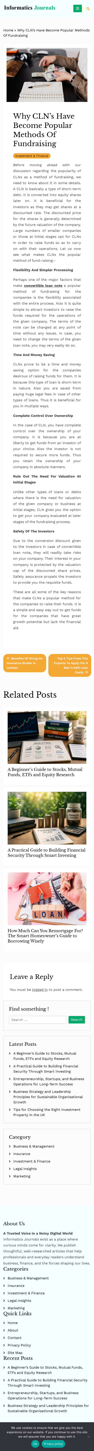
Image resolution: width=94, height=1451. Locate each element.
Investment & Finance (31, 156)
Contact (14, 1338)
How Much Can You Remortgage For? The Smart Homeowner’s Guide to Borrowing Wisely (45, 936)
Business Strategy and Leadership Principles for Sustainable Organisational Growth (48, 1097)
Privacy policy (53, 1444)
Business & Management (33, 1146)
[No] (88, 1437)
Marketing (21, 1176)
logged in (40, 990)
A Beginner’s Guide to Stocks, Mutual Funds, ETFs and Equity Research (45, 772)
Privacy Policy (19, 1345)
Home (8, 30)
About (13, 1330)
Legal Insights (25, 1169)
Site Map (15, 1353)
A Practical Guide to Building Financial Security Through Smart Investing (46, 853)
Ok (35, 1444)
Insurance (21, 1154)
